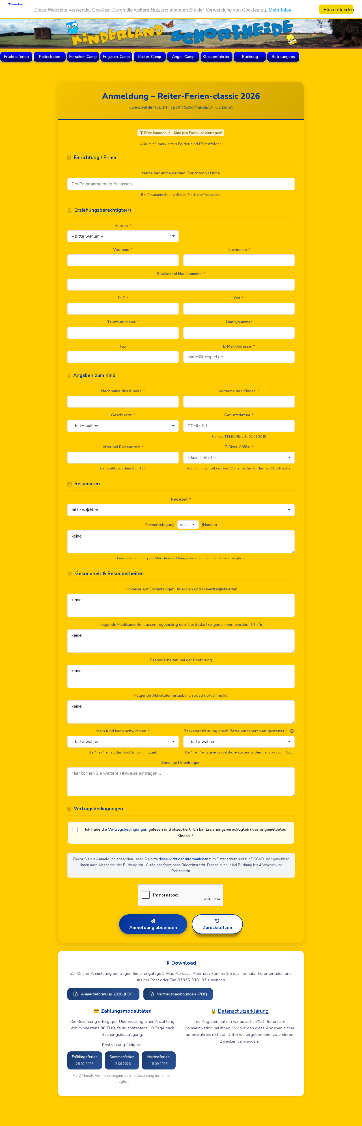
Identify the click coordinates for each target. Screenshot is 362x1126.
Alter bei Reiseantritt (122, 447)
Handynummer (239, 322)
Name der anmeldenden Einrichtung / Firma (181, 173)
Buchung (250, 56)
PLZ (123, 298)
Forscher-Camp (83, 56)
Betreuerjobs (283, 56)
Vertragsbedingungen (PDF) (182, 994)
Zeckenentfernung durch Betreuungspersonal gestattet (239, 731)
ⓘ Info (256, 624)
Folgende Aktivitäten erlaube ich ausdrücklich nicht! (180, 695)
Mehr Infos (280, 9)
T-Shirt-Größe (239, 447)
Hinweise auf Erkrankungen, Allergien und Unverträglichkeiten (181, 589)
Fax (123, 346)
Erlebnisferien (16, 56)
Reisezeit (181, 499)
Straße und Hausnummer (181, 273)
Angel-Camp (183, 56)
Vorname (123, 249)
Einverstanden (338, 9)
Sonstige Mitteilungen (181, 762)
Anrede (123, 225)
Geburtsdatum (238, 415)
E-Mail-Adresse (239, 346)
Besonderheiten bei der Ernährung (181, 660)
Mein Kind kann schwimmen (123, 731)
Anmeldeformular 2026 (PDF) (107, 994)
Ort (239, 298)
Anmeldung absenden (153, 927)
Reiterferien (49, 56)
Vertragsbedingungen (127, 829)
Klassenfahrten (216, 56)
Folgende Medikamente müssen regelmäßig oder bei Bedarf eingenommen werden (181, 624)
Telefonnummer (123, 322)
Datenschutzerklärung (243, 1011)
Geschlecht (123, 415)
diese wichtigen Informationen (183, 859)
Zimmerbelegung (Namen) (181, 524)
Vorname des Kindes (239, 391)
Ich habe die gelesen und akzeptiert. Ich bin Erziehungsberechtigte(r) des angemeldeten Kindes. (185, 832)
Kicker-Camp (149, 56)
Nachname (239, 249)
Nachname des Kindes (123, 391)
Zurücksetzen (217, 927)
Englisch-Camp (116, 56)
